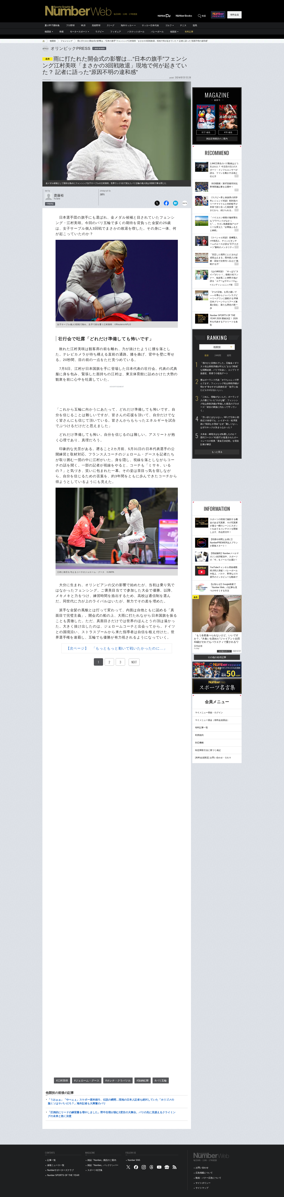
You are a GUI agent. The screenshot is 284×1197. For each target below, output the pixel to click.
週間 (229, 355)
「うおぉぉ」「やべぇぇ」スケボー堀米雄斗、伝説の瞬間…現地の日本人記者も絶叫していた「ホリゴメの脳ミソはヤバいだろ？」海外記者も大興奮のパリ (111, 1101)
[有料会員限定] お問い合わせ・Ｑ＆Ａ (213, 757)
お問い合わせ (202, 1167)
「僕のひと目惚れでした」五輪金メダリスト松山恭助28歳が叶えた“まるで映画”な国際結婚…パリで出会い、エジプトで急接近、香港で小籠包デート (219, 368)
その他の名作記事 (217, 657)
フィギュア (115, 31)
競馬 (195, 25)
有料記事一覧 (201, 727)
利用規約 (199, 735)
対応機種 (199, 742)
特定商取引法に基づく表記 (208, 750)
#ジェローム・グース (86, 1080)
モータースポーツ (78, 31)
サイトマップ (202, 1188)
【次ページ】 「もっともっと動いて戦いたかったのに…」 (116, 648)
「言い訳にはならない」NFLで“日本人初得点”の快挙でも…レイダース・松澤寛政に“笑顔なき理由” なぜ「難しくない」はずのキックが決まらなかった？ (219, 422)
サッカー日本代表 (150, 25)
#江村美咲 (62, 1080)
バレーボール (157, 31)
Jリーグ (110, 25)
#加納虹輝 (143, 1080)
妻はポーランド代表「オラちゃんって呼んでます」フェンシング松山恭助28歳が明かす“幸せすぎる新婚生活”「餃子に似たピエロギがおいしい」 (219, 385)
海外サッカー (127, 25)
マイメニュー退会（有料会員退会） (212, 720)
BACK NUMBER (100, 48)
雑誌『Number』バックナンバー (102, 1165)
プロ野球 (70, 25)
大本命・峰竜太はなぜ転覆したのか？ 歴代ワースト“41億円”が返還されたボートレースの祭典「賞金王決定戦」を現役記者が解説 (219, 439)
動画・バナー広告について (208, 1178)
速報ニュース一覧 (55, 1165)
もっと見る (217, 452)
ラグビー (99, 31)
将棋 (61, 31)
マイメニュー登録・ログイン (209, 712)
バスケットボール (135, 31)
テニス (183, 25)
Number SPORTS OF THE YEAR (63, 1175)
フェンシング (66, 41)
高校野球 (96, 25)
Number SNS (134, 1160)
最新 (206, 355)
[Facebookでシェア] (166, 204)
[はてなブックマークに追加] (175, 204)
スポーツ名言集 (94, 1170)
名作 (47, 59)
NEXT (134, 662)
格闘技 (48, 31)
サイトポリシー (203, 1183)
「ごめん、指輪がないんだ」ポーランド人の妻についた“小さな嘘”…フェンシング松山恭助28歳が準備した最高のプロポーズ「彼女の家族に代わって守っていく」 (219, 404)
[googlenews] (166, 1168)
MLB (83, 25)
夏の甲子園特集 (52, 25)
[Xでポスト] (157, 204)
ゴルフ (168, 25)
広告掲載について (204, 1173)
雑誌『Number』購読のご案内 (101, 1160)
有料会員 (234, 14)
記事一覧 (51, 1160)
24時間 (217, 355)
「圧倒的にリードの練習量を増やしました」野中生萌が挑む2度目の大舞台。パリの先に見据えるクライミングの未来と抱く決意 (112, 1114)
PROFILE (50, 203)
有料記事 (189, 31)
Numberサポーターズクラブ (60, 1170)
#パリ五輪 (161, 1080)
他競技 (173, 31)
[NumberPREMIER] (218, 14)
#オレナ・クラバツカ (117, 1080)
